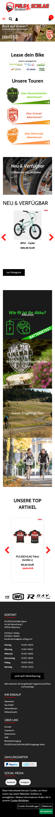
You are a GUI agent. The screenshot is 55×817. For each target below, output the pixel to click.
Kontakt (7, 726)
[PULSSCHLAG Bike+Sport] (27, 6)
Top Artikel (8, 705)
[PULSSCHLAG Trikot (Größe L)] (27, 536)
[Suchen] (10, 19)
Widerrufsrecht (10, 712)
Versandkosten (10, 708)
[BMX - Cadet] (27, 225)
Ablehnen (47, 806)
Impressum (9, 730)
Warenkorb (9, 701)
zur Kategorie (14, 272)
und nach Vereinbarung (27, 676)
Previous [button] (3, 237)
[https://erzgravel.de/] (27, 32)
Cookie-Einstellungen (28, 806)
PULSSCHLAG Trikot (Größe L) (27, 558)
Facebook (11, 782)
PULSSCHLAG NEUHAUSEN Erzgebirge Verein (24, 744)
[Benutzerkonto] (16, 19)
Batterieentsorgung (12, 741)
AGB (6, 737)
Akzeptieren (46, 811)
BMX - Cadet (27, 243)
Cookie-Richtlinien (20, 800)
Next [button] (51, 237)
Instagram (25, 782)
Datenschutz (10, 734)
